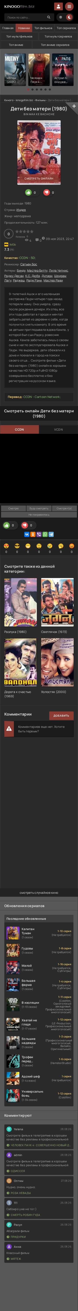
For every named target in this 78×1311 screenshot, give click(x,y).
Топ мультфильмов (19, 36)
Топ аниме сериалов (55, 45)
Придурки (18, 1237)
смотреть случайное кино (39, 892)
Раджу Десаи (14, 276)
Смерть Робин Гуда (25, 1215)
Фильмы (40, 100)
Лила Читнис (58, 270)
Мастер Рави (53, 280)
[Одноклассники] (33, 534)
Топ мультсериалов (58, 36)
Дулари (47, 276)
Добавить (61, 715)
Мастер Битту (37, 270)
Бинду (21, 270)
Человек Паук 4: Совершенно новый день (41, 1145)
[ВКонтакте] (26, 534)
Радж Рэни (34, 280)
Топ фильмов (43, 28)
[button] (28, 89)
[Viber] (39, 534)
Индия (21, 210)
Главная (7, 28)
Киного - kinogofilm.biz (18, 100)
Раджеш (19, 280)
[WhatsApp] (45, 534)
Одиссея (18, 1171)
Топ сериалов (66, 28)
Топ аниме (16, 45)
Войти (58, 6)
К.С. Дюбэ (32, 276)
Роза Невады (21, 1193)
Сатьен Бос (28, 264)
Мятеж (16, 1259)
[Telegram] (51, 534)
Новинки (24, 28)
